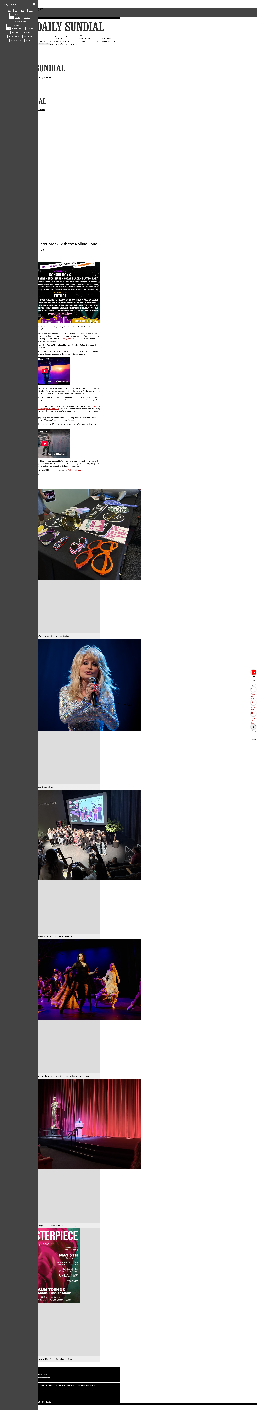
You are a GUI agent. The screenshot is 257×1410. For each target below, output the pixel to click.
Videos (85, 41)
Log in (48, 1402)
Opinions (59, 38)
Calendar (106, 38)
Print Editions (71, 44)
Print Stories (31, 29)
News (17, 11)
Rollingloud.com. (74, 470)
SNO (43, 1402)
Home (10, 11)
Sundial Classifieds (15, 36)
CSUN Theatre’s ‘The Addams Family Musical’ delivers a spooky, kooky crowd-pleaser (55, 1076)
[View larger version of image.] (60, 292)
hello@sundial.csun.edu (87, 1385)
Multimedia (83, 35)
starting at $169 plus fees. (49, 408)
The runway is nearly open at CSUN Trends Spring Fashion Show (47, 1359)
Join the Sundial (29, 36)
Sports (16, 14)
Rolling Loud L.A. (68, 338)
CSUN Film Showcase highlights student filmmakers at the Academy (49, 1226)
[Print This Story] (253, 726)
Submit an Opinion (61, 41)
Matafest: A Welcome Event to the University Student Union (45, 636)
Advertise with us (17, 40)
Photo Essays (85, 38)
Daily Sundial (9, 4)
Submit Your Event (18, 29)
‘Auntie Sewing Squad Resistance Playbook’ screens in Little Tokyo (48, 936)
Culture (23, 11)
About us (29, 40)
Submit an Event (108, 41)
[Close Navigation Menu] (34, 4)
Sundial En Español (55, 44)
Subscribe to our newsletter (22, 32)
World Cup (19, 18)
